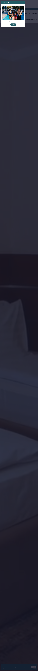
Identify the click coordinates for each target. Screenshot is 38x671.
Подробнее (13, 24)
